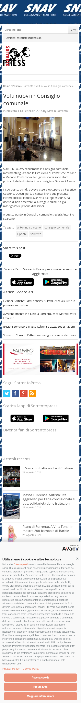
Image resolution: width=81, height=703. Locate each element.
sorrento (35, 234)
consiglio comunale (56, 227)
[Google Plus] (24, 393)
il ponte (22, 234)
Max (50, 111)
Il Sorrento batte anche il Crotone (47, 468)
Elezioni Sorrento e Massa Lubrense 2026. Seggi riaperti (39, 326)
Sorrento (28, 86)
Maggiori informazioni (40, 696)
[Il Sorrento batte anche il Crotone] (11, 486)
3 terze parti (21, 564)
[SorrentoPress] (40, 56)
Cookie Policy (31, 668)
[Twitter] (6, 393)
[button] (77, 558)
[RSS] (32, 393)
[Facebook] (15, 393)
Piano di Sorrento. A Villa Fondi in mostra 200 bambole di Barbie (47, 528)
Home (6, 86)
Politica (16, 86)
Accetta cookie (40, 677)
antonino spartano (29, 227)
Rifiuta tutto (40, 686)
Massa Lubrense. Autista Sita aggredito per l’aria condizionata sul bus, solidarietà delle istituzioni (49, 499)
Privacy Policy (10, 668)
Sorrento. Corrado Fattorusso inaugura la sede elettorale (39, 335)
